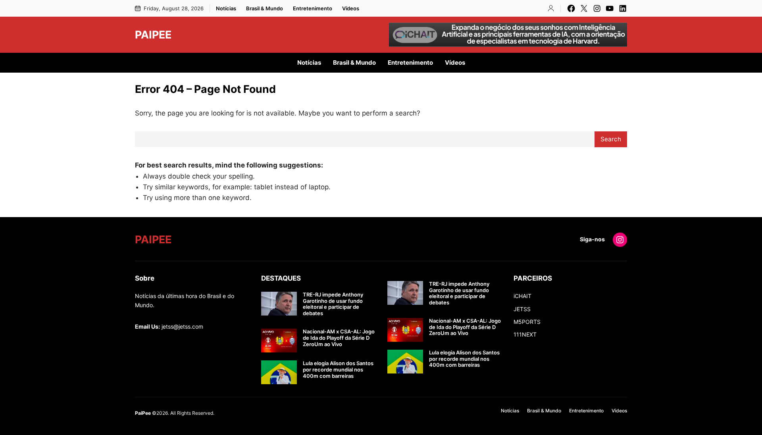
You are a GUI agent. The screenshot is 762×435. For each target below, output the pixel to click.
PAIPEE (153, 34)
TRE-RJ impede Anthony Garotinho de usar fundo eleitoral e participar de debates (333, 304)
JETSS (522, 309)
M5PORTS (527, 321)
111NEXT (525, 334)
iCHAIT (522, 296)
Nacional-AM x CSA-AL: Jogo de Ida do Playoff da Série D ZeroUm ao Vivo (339, 338)
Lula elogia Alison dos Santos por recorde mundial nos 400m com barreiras (338, 369)
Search (610, 139)
